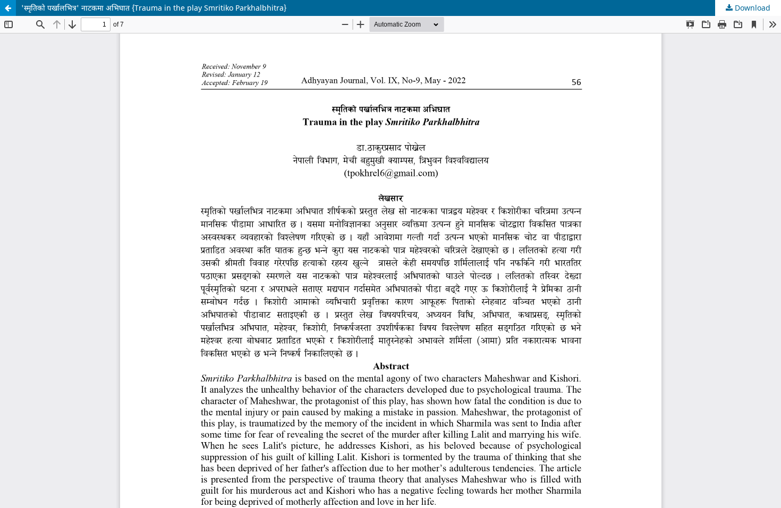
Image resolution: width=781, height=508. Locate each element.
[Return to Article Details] (8, 8)
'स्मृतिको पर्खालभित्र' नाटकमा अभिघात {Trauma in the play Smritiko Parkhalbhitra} (153, 8)
